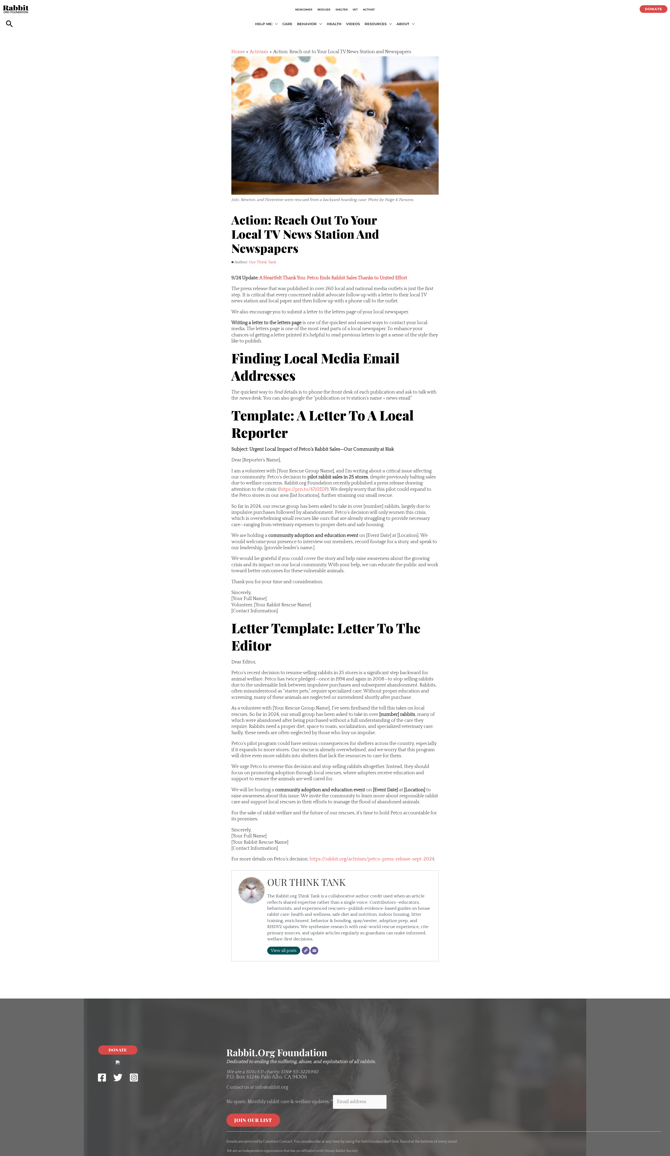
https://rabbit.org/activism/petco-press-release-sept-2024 (372, 859)
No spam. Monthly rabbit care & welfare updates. (279, 1101)
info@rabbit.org (271, 1087)
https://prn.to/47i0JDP (303, 489)
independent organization (262, 1151)
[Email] (314, 951)
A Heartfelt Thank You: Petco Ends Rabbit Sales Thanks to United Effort (333, 278)
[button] (653, 9)
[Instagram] (133, 1077)
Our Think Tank (262, 262)
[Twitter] (117, 1077)
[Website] (306, 951)
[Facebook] (102, 1077)
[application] (275, 24)
